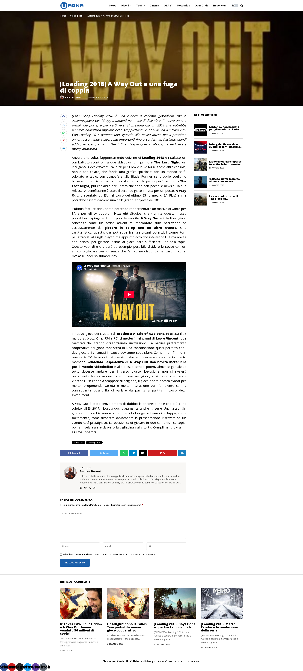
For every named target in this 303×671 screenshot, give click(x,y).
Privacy (149, 661)
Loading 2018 (94, 442)
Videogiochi (76, 15)
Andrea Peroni (73, 97)
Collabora (136, 661)
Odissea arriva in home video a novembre (224, 180)
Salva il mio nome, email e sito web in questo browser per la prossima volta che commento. (110, 554)
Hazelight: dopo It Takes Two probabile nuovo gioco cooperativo (127, 627)
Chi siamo (109, 661)
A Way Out (78, 442)
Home (63, 15)
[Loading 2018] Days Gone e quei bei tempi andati (174, 625)
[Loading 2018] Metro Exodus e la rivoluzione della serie (219, 627)
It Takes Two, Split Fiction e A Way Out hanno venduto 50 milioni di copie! (81, 629)
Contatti (122, 661)
